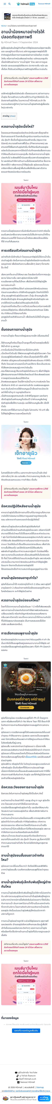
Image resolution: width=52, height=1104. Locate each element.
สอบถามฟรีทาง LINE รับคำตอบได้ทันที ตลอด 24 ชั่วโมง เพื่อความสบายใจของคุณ (26, 81)
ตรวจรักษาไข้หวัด (38, 1091)
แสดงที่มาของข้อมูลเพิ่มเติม (26, 1030)
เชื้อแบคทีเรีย (31, 757)
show (12, 116)
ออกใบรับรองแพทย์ (23, 1091)
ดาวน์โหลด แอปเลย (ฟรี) (44, 1098)
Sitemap (40, 1087)
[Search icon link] (9, 4)
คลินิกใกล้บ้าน (9, 1091)
